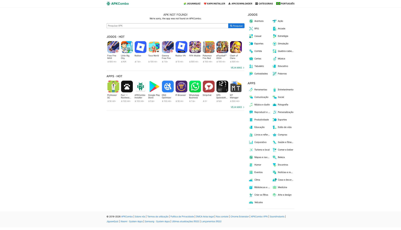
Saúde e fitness (286, 142)
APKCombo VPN (259, 216)
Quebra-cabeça (286, 51)
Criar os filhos (261, 194)
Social (281, 97)
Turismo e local (262, 149)
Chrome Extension (239, 216)
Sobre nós (140, 216)
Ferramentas (260, 89)
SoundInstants (277, 216)
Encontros (283, 164)
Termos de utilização (157, 216)
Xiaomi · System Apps (131, 221)
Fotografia (283, 104)
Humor (257, 164)
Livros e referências (262, 134)
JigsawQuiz (112, 221)
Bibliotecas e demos (262, 187)
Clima (257, 179)
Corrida (258, 51)
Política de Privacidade (182, 216)
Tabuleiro (259, 66)
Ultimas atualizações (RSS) (185, 221)
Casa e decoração (286, 179)
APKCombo (127, 216)
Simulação (283, 43)
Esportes (258, 43)
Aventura (258, 21)
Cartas (257, 58)
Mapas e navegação (262, 157)
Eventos (258, 172)
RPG (256, 28)
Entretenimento (285, 89)
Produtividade (261, 119)
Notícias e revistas (286, 172)
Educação (259, 127)
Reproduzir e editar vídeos (262, 112)
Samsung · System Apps (157, 221)
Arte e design (285, 194)
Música (281, 58)
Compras (282, 134)
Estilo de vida (285, 127)
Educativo (283, 66)
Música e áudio (262, 104)
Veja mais (236, 67)
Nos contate (222, 216)
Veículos (258, 202)
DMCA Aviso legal (205, 216)
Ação (280, 21)
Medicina (282, 187)
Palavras (282, 73)
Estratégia (283, 36)
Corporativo (260, 142)
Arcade (281, 28)
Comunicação (261, 97)
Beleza (281, 157)
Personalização (285, 112)
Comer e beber (285, 149)
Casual (257, 36)
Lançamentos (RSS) (211, 221)
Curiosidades (261, 73)
